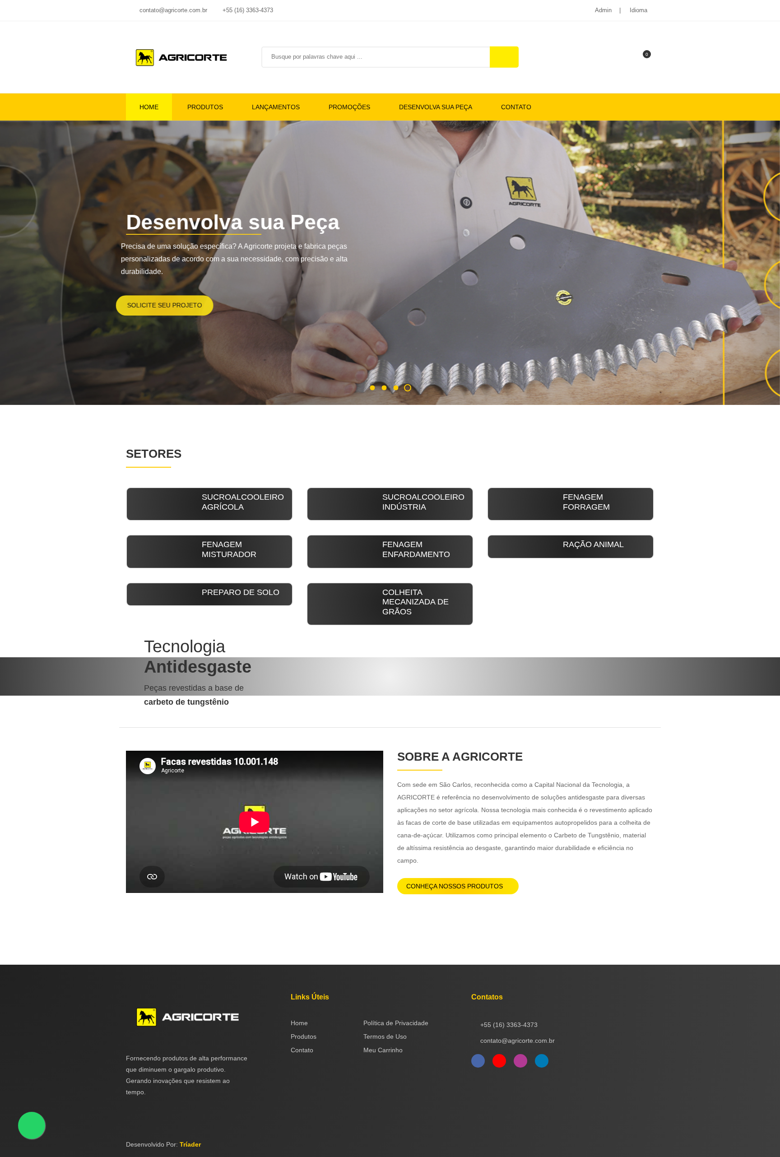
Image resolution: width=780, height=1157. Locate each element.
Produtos (205, 107)
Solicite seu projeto (174, 305)
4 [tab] (407, 387)
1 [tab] (372, 387)
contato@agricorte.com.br (172, 10)
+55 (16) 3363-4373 (247, 10)
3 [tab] (395, 387)
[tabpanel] (390, 263)
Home (148, 107)
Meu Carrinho (383, 1050)
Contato (516, 107)
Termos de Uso (385, 1036)
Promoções (349, 107)
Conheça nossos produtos (455, 886)
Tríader (190, 1144)
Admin (603, 10)
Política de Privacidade (395, 1023)
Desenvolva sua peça (435, 107)
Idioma (638, 10)
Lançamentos (276, 107)
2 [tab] (383, 387)
